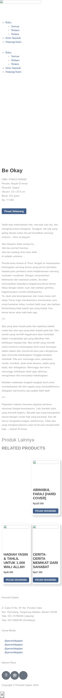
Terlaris (15, 34)
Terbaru (15, 30)
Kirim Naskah (13, 37)
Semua (15, 26)
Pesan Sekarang (14, 211)
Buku (8, 22)
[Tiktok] (23, 675)
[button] (31, 49)
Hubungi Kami (13, 41)
